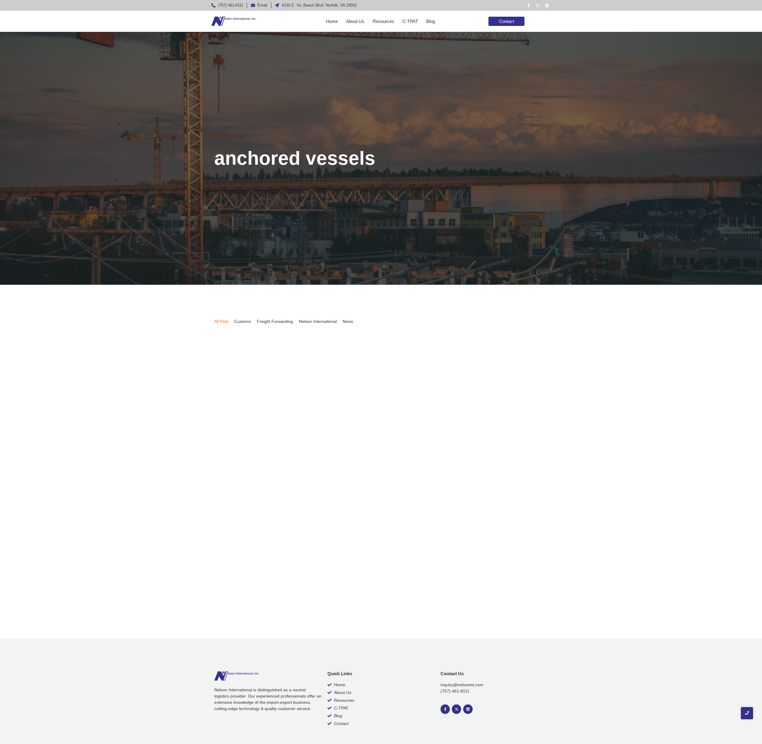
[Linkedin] (547, 5)
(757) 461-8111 (455, 691)
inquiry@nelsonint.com (462, 684)
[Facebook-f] (528, 5)
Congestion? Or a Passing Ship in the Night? (281, 572)
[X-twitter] (537, 5)
